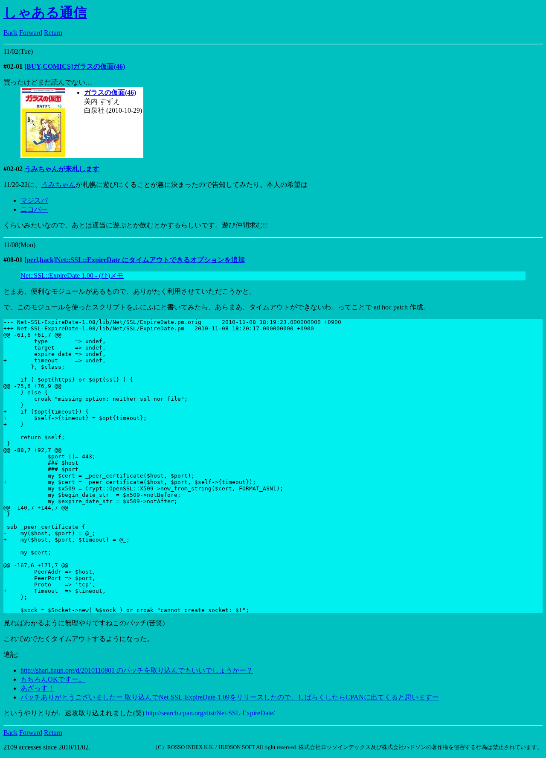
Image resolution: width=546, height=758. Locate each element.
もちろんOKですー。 (52, 679)
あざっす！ (37, 688)
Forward (30, 32)
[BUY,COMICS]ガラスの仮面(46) (74, 66)
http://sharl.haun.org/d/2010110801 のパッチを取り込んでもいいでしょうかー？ (136, 670)
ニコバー (34, 209)
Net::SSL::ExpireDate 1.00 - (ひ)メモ (72, 275)
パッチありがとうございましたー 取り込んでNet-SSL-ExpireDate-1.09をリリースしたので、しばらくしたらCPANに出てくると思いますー (229, 697)
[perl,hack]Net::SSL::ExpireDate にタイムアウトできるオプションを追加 (134, 259)
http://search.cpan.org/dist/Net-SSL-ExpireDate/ (210, 713)
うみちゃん (58, 184)
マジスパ (34, 200)
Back (10, 32)
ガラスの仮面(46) (110, 92)
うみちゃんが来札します (61, 168)
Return (53, 32)
